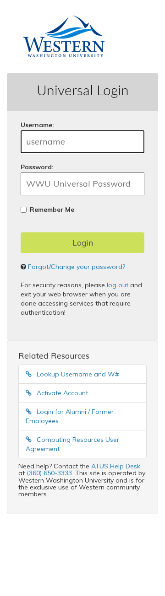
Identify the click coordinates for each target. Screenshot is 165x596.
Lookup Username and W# (77, 374)
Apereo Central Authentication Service (79, 564)
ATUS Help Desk (115, 466)
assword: (37, 167)
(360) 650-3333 (49, 473)
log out (117, 285)
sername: (37, 125)
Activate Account (61, 393)
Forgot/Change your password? (76, 267)
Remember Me (52, 209)
